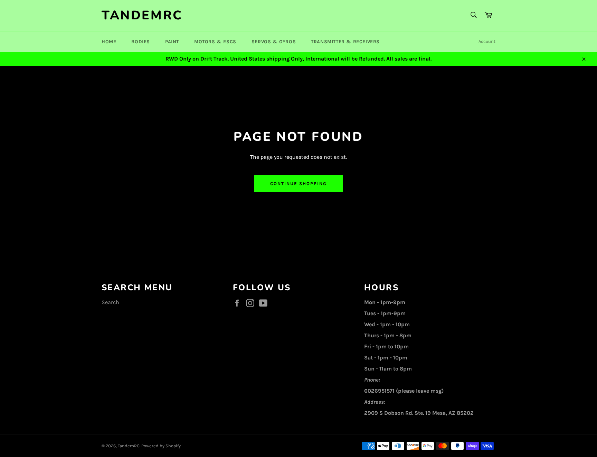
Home (109, 42)
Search (110, 302)
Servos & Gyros (274, 42)
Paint (172, 42)
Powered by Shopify (161, 445)
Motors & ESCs (215, 42)
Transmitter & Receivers (345, 42)
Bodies (140, 42)
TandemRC (142, 15)
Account (486, 41)
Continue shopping (298, 183)
